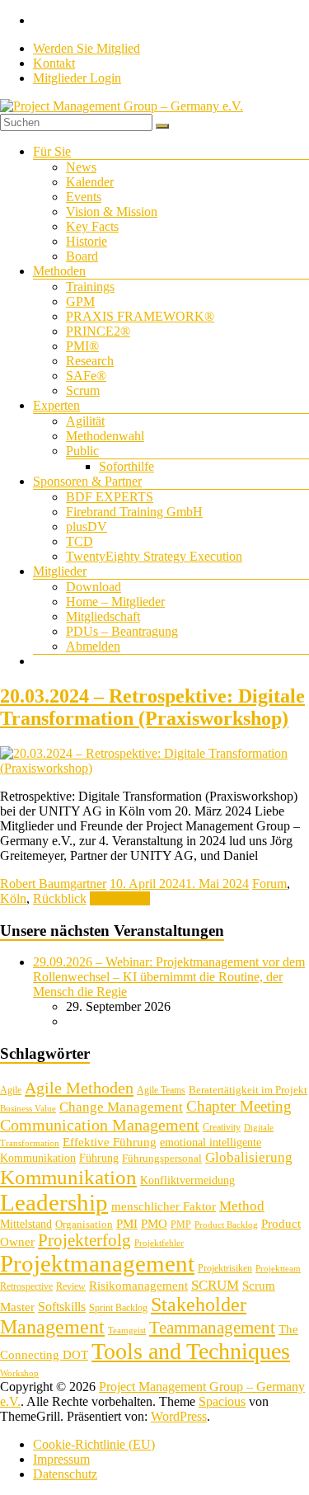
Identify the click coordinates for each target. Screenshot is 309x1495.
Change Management (121, 1107)
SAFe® (86, 376)
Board (82, 256)
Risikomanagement (138, 1285)
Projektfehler (159, 1243)
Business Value (28, 1108)
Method (242, 1205)
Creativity (222, 1127)
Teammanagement (212, 1328)
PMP (181, 1224)
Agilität (85, 421)
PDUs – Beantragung (122, 631)
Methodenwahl (105, 436)
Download (93, 587)
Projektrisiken (225, 1268)
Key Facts (92, 226)
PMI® (82, 346)
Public (82, 451)
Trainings (90, 287)
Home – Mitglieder (115, 602)
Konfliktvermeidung (187, 1180)
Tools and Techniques (190, 1351)
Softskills (62, 1306)
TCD (79, 541)
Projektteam (278, 1268)
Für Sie (52, 151)
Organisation (84, 1224)
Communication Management (99, 1125)
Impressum (61, 1459)
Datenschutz (65, 1474)
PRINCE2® (98, 331)
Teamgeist (127, 1330)
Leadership (54, 1202)
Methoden (59, 271)
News (81, 167)
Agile (10, 1090)
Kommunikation (68, 1177)
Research (90, 361)
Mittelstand (26, 1224)
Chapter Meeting (239, 1106)
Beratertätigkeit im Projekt (248, 1090)
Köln (13, 898)
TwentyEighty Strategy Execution (154, 556)
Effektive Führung (110, 1142)
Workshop (19, 1373)
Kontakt (54, 63)
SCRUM (215, 1285)
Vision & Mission (111, 212)
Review (71, 1286)
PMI (127, 1223)
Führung (99, 1158)
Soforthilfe (126, 466)
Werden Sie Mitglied (86, 48)
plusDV (86, 526)
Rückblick (60, 898)
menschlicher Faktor (163, 1206)
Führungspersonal (162, 1158)
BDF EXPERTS (109, 497)
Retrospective (26, 1286)
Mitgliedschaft (103, 616)
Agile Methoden (79, 1088)
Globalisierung (249, 1157)
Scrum (83, 390)
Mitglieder (60, 571)
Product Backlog (226, 1224)
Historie (86, 241)
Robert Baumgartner (53, 884)
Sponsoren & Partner (87, 481)
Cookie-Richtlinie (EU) (94, 1444)
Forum (269, 884)
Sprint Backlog (118, 1308)
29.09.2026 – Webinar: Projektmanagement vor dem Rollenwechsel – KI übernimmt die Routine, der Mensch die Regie (169, 977)
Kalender (90, 182)
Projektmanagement (97, 1263)
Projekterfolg (84, 1240)
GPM (80, 301)
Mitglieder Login (77, 78)
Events (83, 197)
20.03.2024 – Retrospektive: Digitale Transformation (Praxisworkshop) (152, 707)
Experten (56, 405)
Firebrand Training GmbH (134, 512)
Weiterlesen (120, 898)
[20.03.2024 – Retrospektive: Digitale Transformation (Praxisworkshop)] (154, 768)
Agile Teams (161, 1090)
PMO (154, 1223)
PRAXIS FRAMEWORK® (140, 316)
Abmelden (93, 646)
